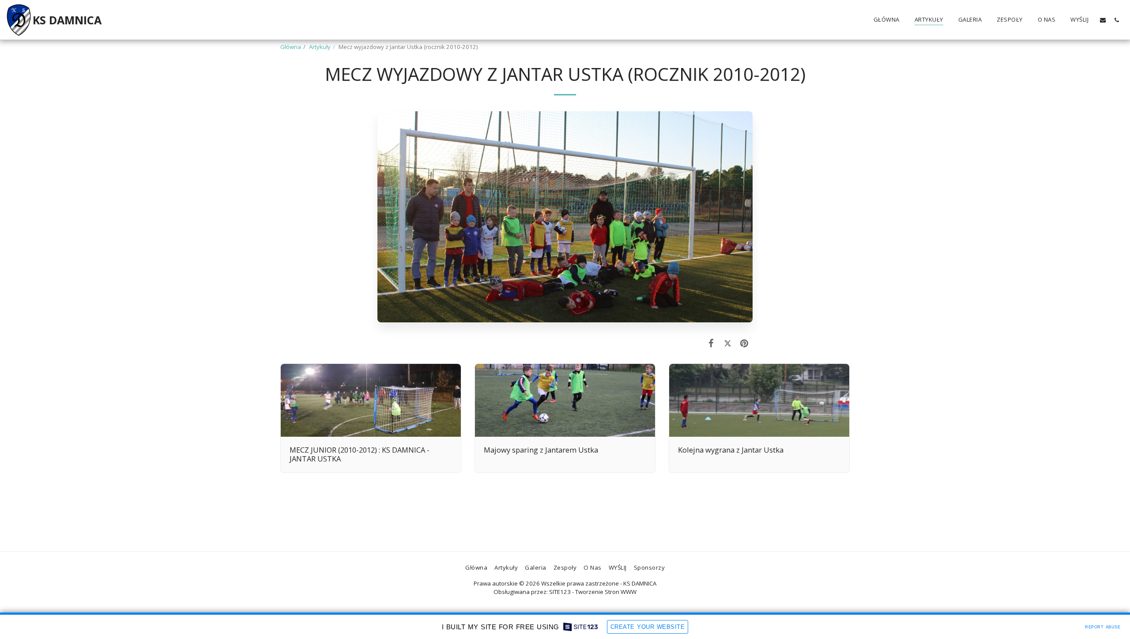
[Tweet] (727, 343)
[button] (1102, 20)
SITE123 (560, 592)
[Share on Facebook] (711, 343)
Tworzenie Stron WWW (606, 592)
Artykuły (320, 47)
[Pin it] (744, 343)
